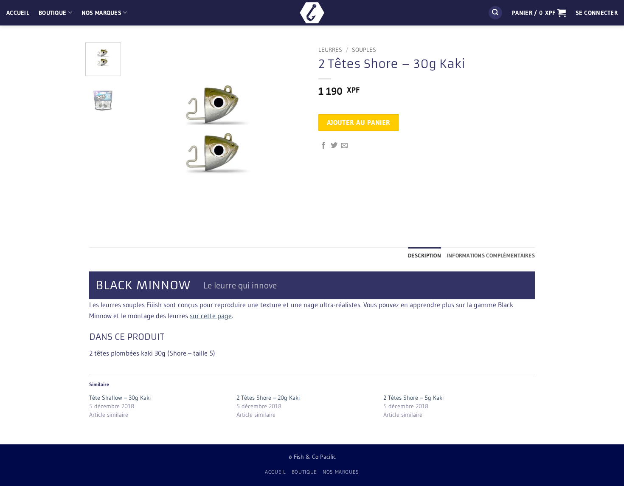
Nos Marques (101, 13)
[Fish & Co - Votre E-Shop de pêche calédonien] (312, 12)
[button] (539, 12)
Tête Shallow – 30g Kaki (120, 397)
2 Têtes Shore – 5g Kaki (413, 397)
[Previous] (141, 132)
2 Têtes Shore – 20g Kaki (268, 397)
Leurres (330, 50)
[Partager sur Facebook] (323, 146)
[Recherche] (495, 13)
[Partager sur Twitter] (334, 146)
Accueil (17, 13)
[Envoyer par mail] (344, 146)
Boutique (52, 13)
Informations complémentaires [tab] (491, 255)
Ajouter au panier (359, 123)
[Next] (291, 132)
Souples (364, 50)
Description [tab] (424, 255)
